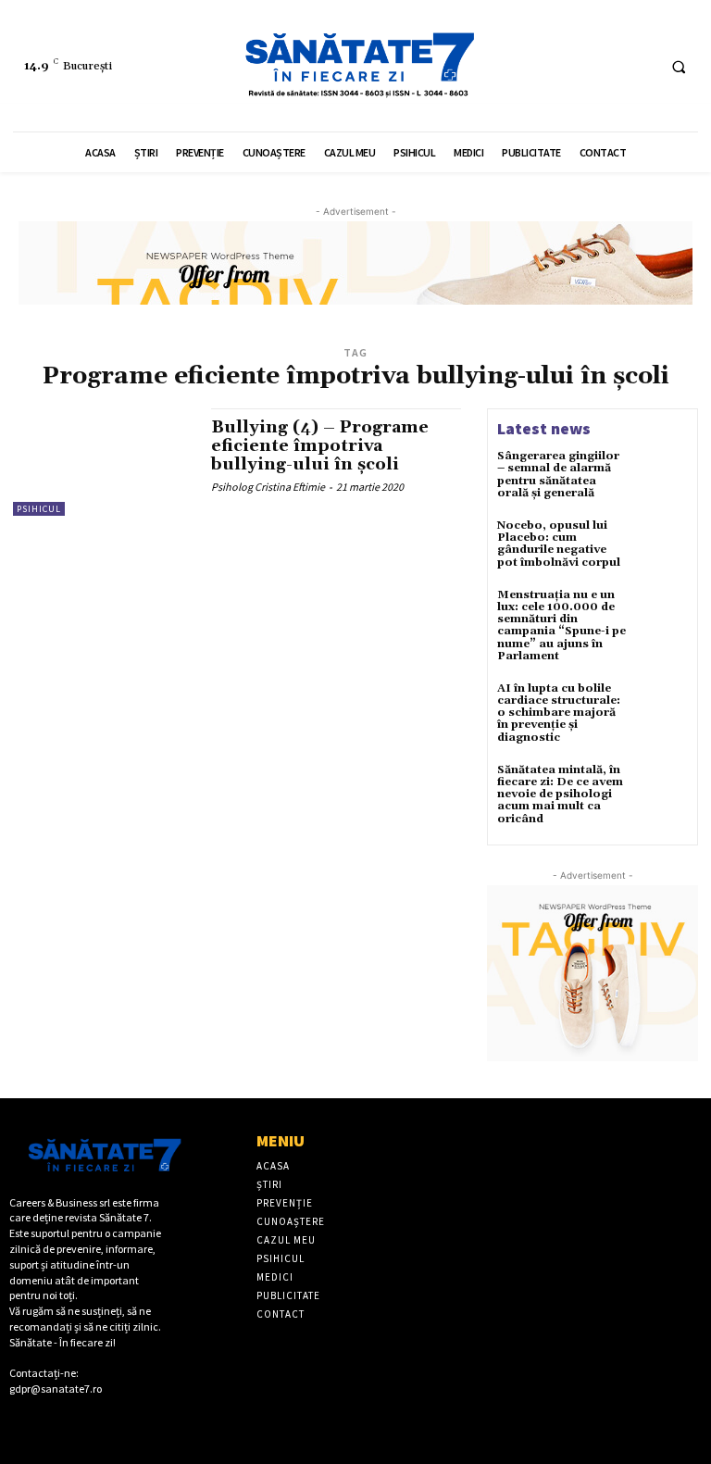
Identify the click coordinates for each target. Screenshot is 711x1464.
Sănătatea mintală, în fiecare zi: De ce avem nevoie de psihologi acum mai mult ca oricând (560, 794)
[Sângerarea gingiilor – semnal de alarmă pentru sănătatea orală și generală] (663, 475)
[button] (678, 67)
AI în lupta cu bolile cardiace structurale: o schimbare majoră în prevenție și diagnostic (558, 713)
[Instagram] (638, 66)
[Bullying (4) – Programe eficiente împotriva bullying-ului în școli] (103, 462)
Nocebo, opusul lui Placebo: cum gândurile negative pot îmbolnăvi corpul (558, 544)
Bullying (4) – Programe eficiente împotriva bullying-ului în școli (320, 446)
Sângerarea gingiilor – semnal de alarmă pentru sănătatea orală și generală (558, 474)
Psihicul (39, 509)
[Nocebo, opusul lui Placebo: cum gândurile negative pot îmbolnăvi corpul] (663, 544)
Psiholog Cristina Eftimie (268, 487)
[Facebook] (604, 66)
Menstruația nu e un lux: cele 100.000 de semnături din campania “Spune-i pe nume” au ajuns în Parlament (561, 625)
